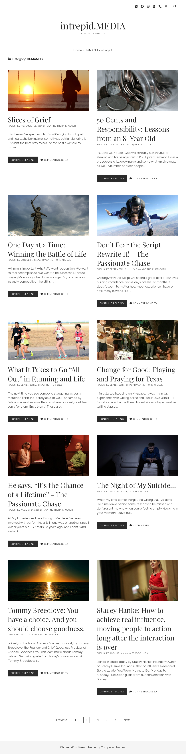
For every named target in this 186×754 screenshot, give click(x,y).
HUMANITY (92, 50)
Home (77, 50)
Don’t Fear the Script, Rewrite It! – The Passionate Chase (137, 215)
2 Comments (141, 525)
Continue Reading (24, 160)
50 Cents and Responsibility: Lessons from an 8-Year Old (137, 90)
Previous (62, 720)
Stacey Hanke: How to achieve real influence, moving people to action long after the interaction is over (137, 580)
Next (127, 720)
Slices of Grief (48, 90)
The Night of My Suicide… (137, 455)
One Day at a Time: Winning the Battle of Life (48, 215)
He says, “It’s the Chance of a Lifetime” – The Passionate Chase (48, 455)
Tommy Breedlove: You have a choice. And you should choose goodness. (48, 580)
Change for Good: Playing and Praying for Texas (137, 340)
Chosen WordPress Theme (78, 747)
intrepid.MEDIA (93, 25)
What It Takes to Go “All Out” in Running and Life (48, 340)
